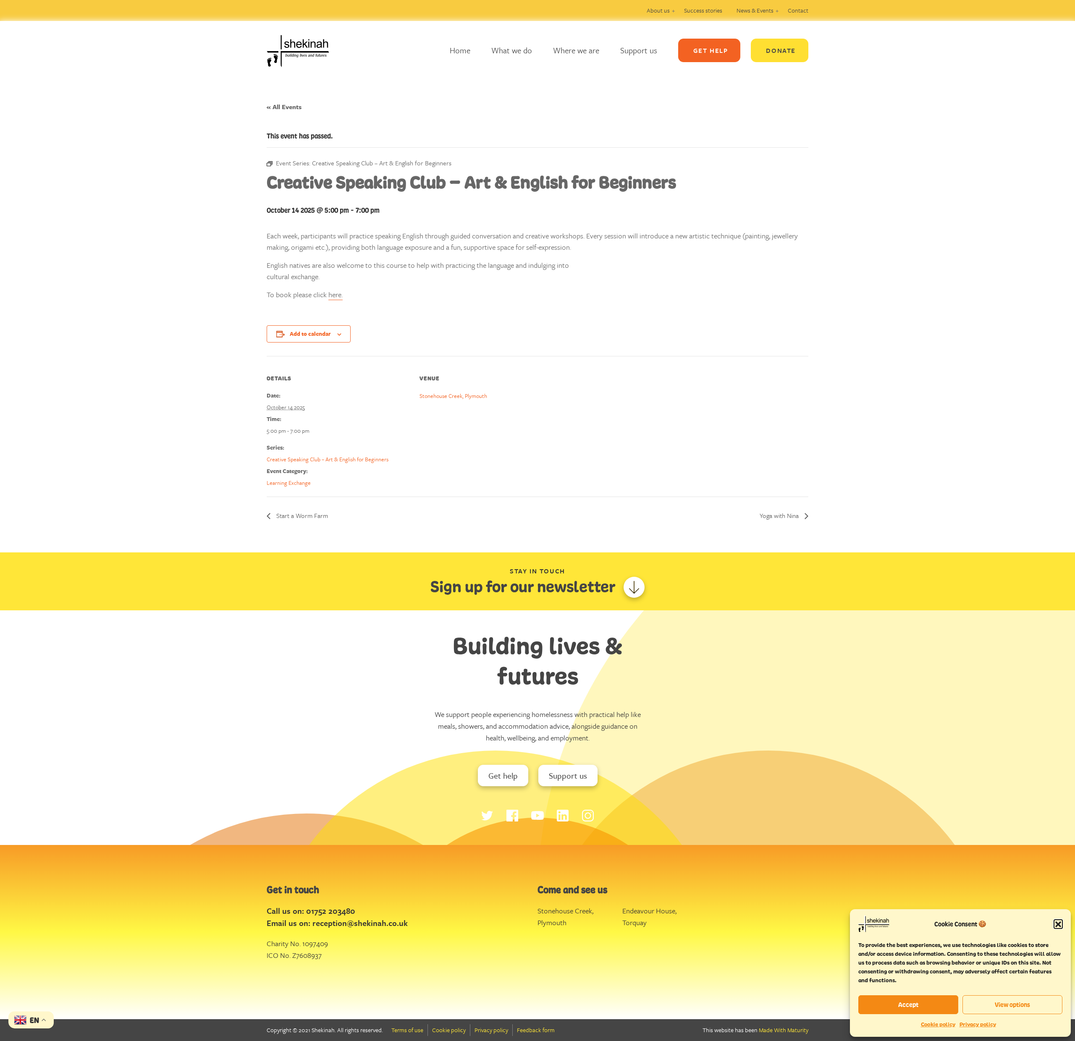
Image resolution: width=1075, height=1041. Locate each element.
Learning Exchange (289, 483)
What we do (511, 50)
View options (1012, 1005)
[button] (1058, 924)
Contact (798, 10)
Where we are (576, 50)
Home (460, 50)
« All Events (284, 106)
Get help (503, 775)
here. (335, 294)
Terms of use (407, 1029)
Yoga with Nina (780, 515)
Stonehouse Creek (565, 910)
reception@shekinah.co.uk (360, 923)
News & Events (755, 10)
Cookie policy (938, 1024)
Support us (638, 50)
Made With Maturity (783, 1029)
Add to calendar (310, 334)
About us (658, 10)
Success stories (703, 10)
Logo (304, 50)
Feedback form (536, 1029)
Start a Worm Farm (301, 515)
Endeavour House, (649, 910)
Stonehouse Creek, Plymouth (453, 396)
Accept (908, 1005)
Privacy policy (978, 1024)
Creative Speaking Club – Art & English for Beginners (327, 459)
